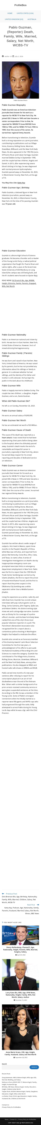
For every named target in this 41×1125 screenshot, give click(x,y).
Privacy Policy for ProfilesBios (11, 1107)
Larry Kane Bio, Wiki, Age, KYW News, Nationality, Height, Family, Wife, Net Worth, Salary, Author (20, 995)
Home (6, 1119)
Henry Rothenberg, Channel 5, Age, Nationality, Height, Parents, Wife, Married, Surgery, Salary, (20, 949)
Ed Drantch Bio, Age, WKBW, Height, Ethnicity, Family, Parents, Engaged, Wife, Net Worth (19, 283)
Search (4, 1064)
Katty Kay (21, 183)
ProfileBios (20, 5)
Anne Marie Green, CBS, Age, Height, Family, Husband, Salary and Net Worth (20, 1053)
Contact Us (5, 1105)
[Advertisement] (20, 228)
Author (7, 56)
